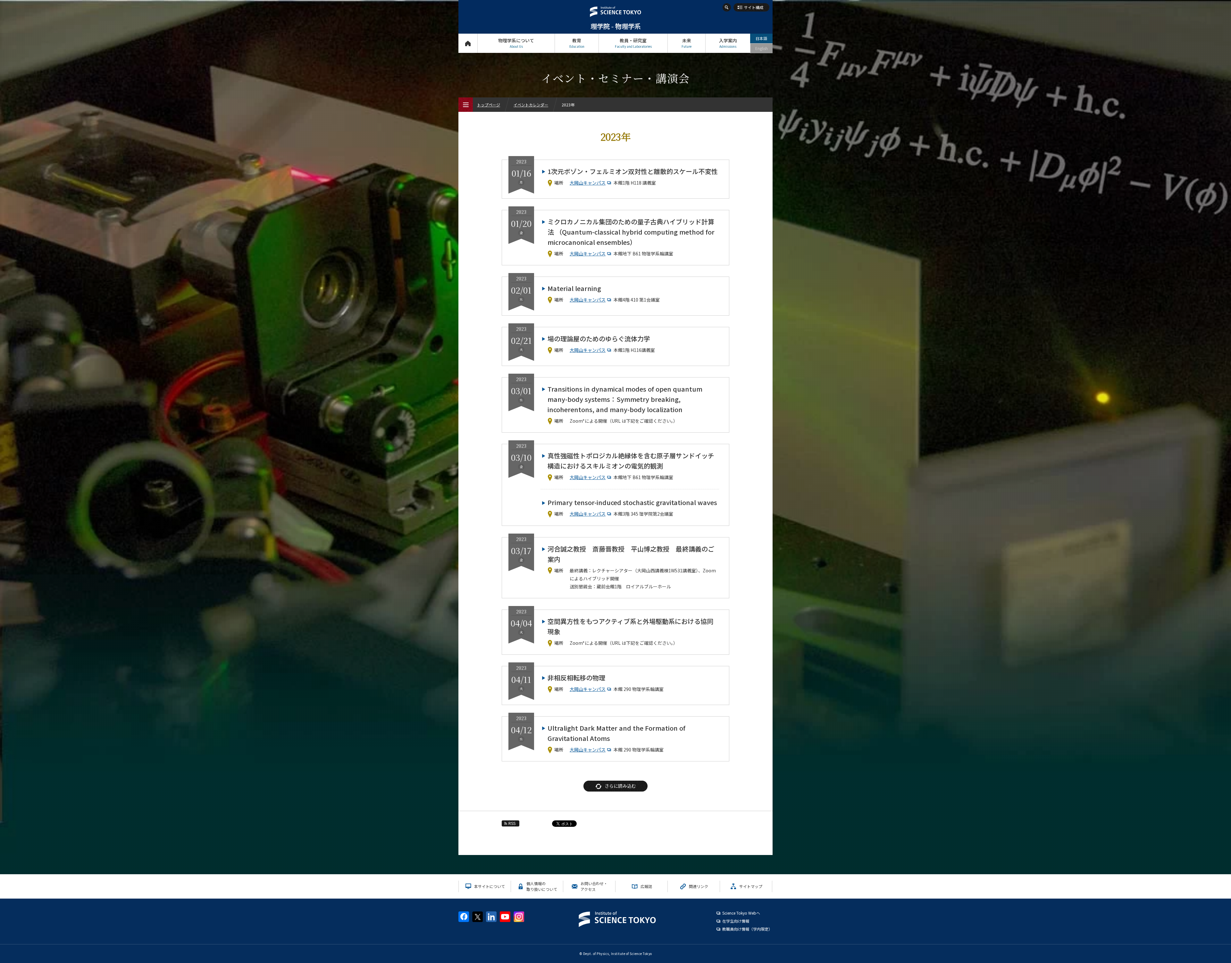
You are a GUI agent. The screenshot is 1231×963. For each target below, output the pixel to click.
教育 (576, 43)
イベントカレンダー (531, 104)
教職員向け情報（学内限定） (747, 929)
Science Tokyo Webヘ (741, 913)
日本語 (761, 38)
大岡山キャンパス (588, 182)
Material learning (574, 288)
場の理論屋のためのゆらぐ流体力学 (599, 338)
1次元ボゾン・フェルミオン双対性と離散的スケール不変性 (633, 171)
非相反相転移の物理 (576, 677)
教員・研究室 (633, 43)
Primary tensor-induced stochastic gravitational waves (632, 502)
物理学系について (516, 43)
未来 (686, 43)
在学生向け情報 (735, 921)
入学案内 (728, 43)
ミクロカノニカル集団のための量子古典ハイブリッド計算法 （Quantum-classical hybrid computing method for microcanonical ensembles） (631, 232)
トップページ (467, 43)
